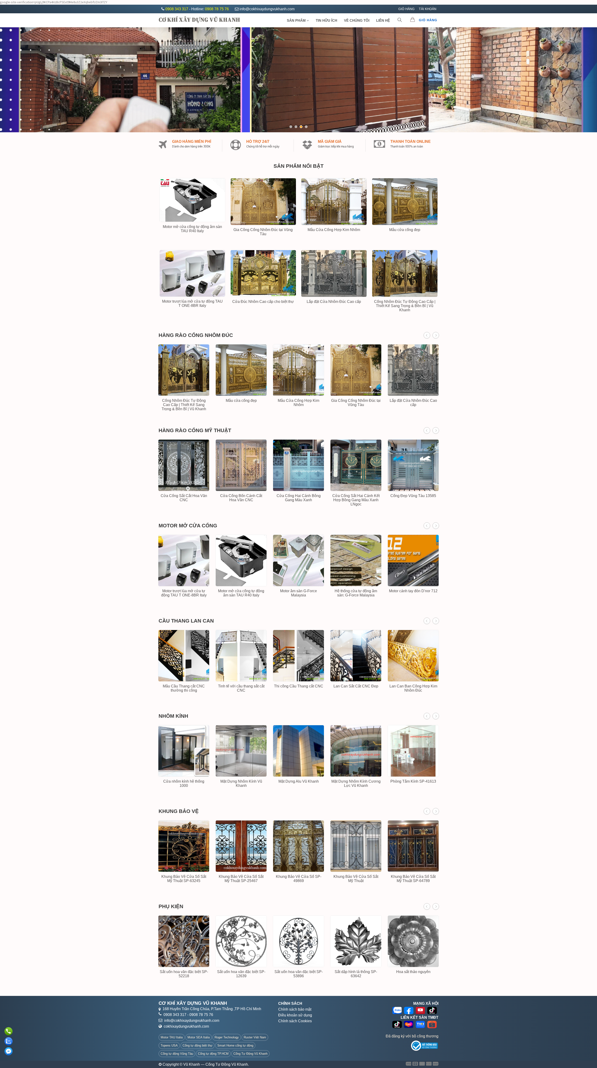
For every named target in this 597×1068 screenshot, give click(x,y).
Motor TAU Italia (172, 1037)
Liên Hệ (383, 20)
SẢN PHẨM (297, 20)
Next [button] (435, 335)
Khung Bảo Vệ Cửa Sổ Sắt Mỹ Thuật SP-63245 (183, 879)
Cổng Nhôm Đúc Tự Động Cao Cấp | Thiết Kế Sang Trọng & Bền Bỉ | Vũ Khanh (404, 306)
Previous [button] (426, 335)
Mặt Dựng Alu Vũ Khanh (298, 781)
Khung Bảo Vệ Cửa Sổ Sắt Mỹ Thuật (355, 879)
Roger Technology (227, 1037)
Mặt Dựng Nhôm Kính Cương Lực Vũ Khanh (356, 783)
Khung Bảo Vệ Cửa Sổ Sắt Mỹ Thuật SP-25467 (241, 879)
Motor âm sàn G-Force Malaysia (298, 593)
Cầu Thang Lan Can (186, 621)
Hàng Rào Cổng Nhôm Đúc (196, 335)
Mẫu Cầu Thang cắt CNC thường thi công (184, 688)
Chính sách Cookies (295, 1021)
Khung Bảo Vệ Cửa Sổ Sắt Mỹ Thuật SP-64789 (413, 879)
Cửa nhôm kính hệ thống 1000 (183, 783)
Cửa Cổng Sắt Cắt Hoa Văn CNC (184, 498)
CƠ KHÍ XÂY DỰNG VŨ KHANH (199, 20)
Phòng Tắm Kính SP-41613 (413, 781)
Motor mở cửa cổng (188, 526)
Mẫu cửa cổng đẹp (404, 230)
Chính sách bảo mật (294, 1009)
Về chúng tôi (356, 20)
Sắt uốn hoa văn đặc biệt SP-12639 (241, 974)
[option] (183, 379)
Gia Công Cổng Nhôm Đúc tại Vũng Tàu (263, 232)
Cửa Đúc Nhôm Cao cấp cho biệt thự (263, 302)
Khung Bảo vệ (179, 811)
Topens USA (169, 1045)
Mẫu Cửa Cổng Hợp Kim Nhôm (334, 230)
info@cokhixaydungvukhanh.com (267, 9)
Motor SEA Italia (198, 1037)
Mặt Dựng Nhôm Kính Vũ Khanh (241, 783)
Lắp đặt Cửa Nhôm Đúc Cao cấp (334, 302)
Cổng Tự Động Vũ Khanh (250, 1053)
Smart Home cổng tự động (235, 1045)
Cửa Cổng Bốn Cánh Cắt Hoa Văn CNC (241, 498)
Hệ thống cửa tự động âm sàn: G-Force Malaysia (356, 593)
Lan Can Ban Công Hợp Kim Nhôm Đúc (413, 688)
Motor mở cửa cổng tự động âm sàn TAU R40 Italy (192, 229)
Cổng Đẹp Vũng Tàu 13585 (413, 496)
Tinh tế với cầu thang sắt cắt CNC (241, 688)
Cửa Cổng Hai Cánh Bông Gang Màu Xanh (299, 498)
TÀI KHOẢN (427, 9)
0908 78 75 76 (217, 9)
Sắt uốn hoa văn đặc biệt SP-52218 (184, 974)
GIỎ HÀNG (406, 9)
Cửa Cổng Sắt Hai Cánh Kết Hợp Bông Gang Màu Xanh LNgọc (356, 500)
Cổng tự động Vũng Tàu (177, 1053)
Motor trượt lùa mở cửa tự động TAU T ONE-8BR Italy (192, 303)
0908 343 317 (177, 9)
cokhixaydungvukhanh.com (186, 1026)
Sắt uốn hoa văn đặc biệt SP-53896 (298, 974)
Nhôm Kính (173, 716)
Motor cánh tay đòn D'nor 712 (413, 591)
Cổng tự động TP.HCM (213, 1053)
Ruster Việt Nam (255, 1037)
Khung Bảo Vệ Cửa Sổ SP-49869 (298, 879)
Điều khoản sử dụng (295, 1015)
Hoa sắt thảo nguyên (413, 972)
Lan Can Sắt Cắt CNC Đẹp (355, 686)
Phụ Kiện (171, 906)
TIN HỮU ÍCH (326, 20)
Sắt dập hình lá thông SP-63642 (356, 974)
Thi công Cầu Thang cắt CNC (298, 686)
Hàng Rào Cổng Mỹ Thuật (195, 430)
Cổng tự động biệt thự (197, 1045)
